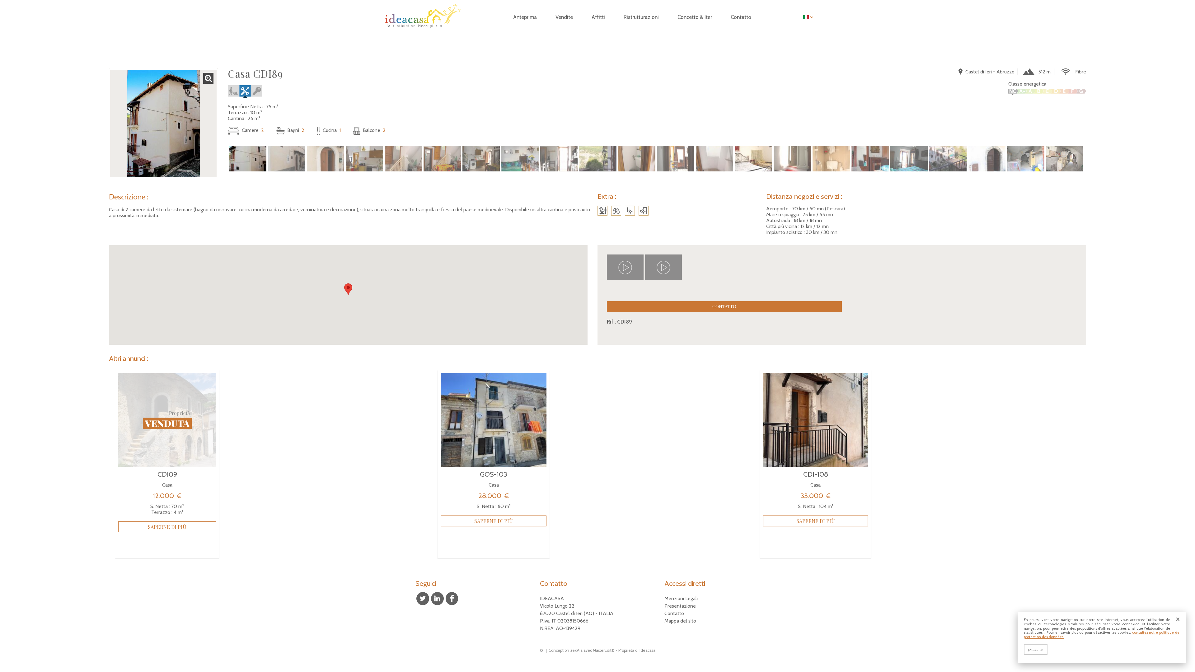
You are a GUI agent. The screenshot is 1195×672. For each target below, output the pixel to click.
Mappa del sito (680, 621)
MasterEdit (602, 650)
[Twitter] (422, 598)
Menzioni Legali (681, 598)
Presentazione (680, 606)
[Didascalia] (245, 101)
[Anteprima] (422, 31)
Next (1094, 159)
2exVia (576, 650)
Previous (219, 159)
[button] (348, 289)
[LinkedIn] (437, 598)
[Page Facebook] (452, 598)
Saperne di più (167, 527)
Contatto (724, 306)
